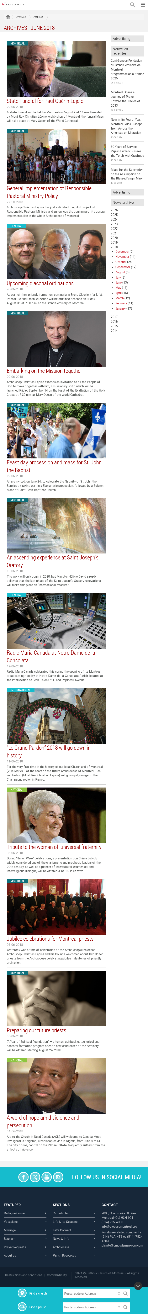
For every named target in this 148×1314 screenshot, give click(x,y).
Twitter (35, 1177)
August (120, 272)
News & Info (61, 1239)
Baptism (9, 1239)
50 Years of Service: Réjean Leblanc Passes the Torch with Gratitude (127, 151)
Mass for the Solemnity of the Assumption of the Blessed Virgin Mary (127, 174)
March (119, 298)
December (122, 251)
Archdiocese (61, 1247)
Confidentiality (57, 1275)
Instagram (58, 1177)
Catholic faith (62, 1213)
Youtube (46, 1177)
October (120, 262)
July (118, 277)
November (122, 257)
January (120, 308)
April (118, 293)
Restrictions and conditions (23, 1275)
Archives (21, 17)
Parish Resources (64, 1255)
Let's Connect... (63, 1230)
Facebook (23, 1177)
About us (10, 1255)
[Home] (13, 5)
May (118, 288)
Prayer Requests (15, 1247)
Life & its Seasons (65, 1222)
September (122, 267)
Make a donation (12, 1177)
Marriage (10, 1230)
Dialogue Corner (14, 1213)
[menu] (142, 5)
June (118, 282)
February (121, 303)
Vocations (11, 1222)
